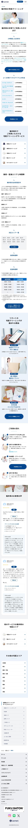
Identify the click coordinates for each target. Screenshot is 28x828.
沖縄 (4, 691)
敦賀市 (8, 237)
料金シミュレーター (8, 729)
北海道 (4, 663)
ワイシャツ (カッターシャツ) (7, 111)
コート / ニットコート (7, 95)
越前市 (13, 239)
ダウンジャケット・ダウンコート (7, 91)
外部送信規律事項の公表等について (8, 792)
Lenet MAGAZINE (6, 780)
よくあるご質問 (7, 736)
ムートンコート (9, 61)
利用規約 (6, 743)
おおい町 (5, 243)
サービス (3, 758)
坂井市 (18, 239)
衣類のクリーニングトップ (10, 708)
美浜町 (18, 241)
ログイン (20, 1)
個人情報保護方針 (4, 787)
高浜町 (22, 241)
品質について (7, 718)
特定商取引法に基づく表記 (6, 794)
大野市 (17, 237)
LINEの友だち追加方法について (7, 799)
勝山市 (21, 237)
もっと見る (13, 247)
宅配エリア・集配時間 (7, 765)
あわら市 (9, 239)
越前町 (13, 241)
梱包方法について (13, 451)
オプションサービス (8, 726)
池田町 (4, 241)
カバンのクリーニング (12, 162)
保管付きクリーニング (12, 148)
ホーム (2, 750)
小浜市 (12, 237)
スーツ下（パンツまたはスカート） (7, 86)
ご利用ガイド (7, 722)
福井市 (4, 237)
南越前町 (9, 241)
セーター (4, 99)
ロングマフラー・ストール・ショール (7, 106)
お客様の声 (6, 733)
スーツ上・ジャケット (7, 82)
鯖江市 (4, 239)
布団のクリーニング (11, 153)
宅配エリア (6, 715)
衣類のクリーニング (11, 144)
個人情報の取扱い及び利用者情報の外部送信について (11, 790)
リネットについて (6, 772)
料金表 (5, 711)
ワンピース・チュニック (7, 102)
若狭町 (9, 243)
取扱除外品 (6, 740)
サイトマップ (4, 803)
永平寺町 (23, 239)
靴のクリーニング (11, 158)
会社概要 (3, 801)
